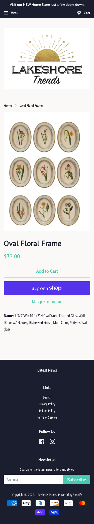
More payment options (47, 301)
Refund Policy (47, 410)
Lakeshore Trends (46, 494)
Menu (14, 12)
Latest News (47, 370)
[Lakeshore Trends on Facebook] (42, 442)
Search (47, 397)
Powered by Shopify (70, 494)
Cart (86, 13)
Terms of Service (47, 417)
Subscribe (76, 479)
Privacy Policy (47, 403)
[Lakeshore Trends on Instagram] (52, 442)
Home (8, 105)
